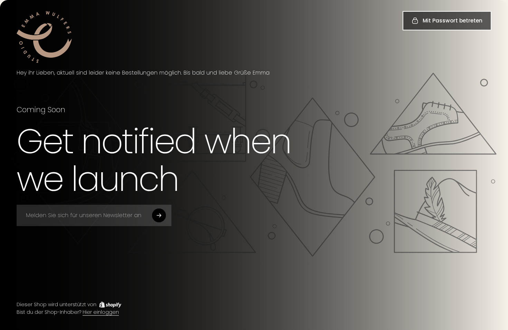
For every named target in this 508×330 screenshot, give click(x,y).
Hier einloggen (101, 312)
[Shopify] (110, 304)
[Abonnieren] (159, 215)
